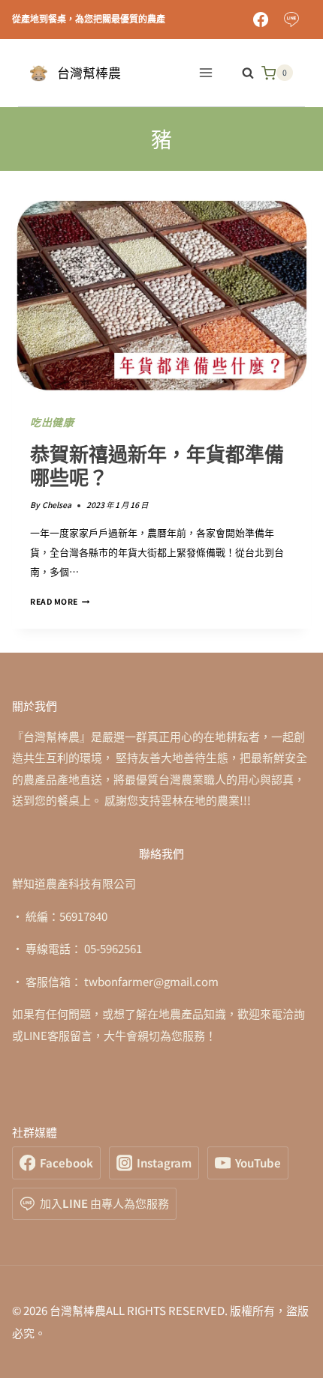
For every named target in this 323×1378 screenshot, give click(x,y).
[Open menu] (205, 73)
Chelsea (56, 504)
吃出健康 (52, 423)
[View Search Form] (240, 73)
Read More (59, 601)
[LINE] (291, 19)
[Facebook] (261, 19)
